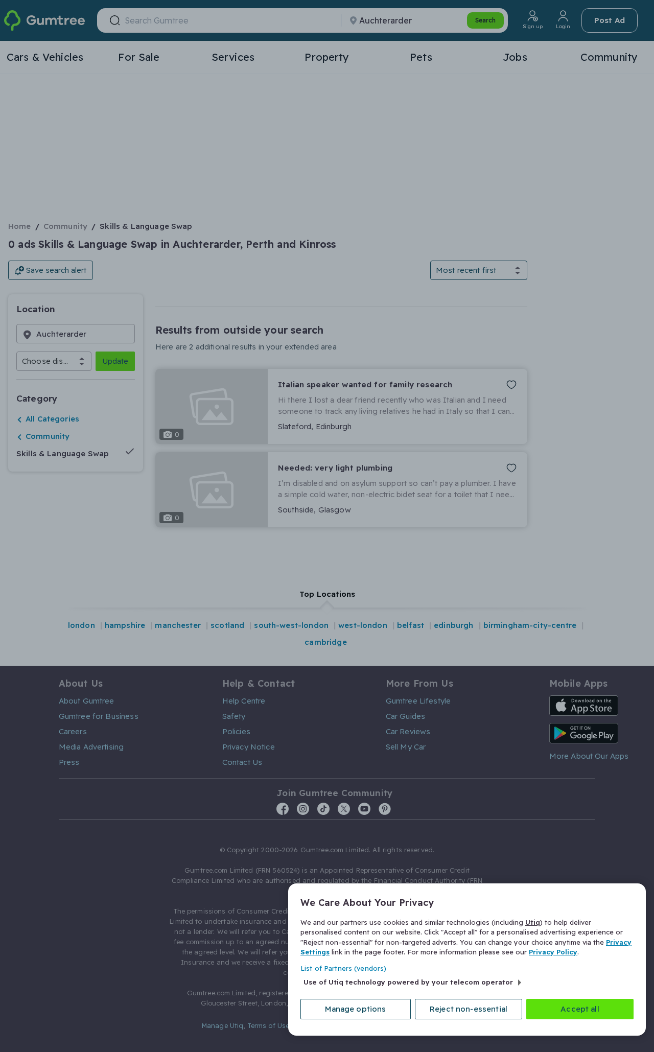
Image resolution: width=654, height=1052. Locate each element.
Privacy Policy (553, 952)
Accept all (579, 1009)
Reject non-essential (468, 1009)
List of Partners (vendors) (343, 968)
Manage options (355, 1009)
